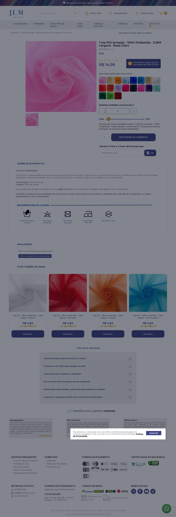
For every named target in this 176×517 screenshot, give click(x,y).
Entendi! (154, 433)
